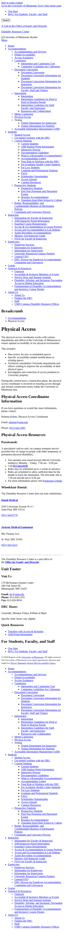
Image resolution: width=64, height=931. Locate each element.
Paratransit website (52, 480)
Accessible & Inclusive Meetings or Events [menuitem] (36, 274)
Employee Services (24, 867)
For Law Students (30, 790)
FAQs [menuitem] (24, 173)
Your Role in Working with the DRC (40, 784)
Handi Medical (9, 500)
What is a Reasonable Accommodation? (41, 778)
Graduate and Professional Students (39, 793)
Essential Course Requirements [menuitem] (30, 223)
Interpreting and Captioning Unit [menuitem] (38, 63)
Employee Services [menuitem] (24, 244)
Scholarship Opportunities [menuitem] (34, 176)
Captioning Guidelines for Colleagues (40, 689)
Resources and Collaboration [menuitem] (36, 111)
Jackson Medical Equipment (17, 527)
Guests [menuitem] (11, 265)
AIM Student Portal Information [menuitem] (37, 146)
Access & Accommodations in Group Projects (38, 849)
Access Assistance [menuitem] (23, 57)
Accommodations (17, 318)
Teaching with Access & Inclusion (25, 631)
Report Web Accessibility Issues (41, 663)
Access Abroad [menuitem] (29, 179)
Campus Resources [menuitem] (31, 182)
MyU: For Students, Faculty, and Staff (27, 14)
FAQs (24, 796)
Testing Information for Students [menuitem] (37, 126)
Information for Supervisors (28, 873)
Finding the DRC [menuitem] (23, 298)
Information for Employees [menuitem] (28, 247)
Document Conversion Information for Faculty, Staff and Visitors (41, 711)
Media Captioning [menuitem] (23, 114)
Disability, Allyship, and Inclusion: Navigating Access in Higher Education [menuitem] (38, 282)
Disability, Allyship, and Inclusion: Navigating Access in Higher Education (38, 904)
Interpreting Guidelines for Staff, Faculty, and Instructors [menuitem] (38, 107)
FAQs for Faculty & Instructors (30, 861)
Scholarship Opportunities (34, 799)
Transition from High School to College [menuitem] (41, 200)
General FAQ (21, 879)
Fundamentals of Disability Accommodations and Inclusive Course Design (37, 910)
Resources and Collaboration (36, 733)
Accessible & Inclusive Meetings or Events (36, 897)
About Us (13, 915)
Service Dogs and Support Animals (32, 900)
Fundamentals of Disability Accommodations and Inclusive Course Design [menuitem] (37, 288)
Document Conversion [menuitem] (26, 69)
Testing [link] (18, 120)
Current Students (23, 763)
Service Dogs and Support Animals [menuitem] (32, 277)
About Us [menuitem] (13, 292)
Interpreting (20, 716)
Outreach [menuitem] (19, 271)
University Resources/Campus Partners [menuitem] (34, 253)
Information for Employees (28, 870)
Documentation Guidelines (35, 775)
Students (12, 754)
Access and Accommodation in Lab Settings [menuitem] (37, 229)
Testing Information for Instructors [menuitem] (38, 123)
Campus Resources (31, 805)
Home (11, 668)
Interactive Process (30, 772)
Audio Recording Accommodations (32, 855)
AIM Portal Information (20, 634)
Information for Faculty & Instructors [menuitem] (33, 218)
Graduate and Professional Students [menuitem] (39, 170)
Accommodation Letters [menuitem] (33, 158)
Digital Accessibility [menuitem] (24, 54)
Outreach (19, 894)
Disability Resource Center (15, 31)
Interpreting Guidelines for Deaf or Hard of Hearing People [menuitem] (39, 101)
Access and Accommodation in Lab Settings (37, 852)
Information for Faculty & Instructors (33, 840)
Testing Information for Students (37, 748)
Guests (11, 888)
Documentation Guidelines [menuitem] (35, 152)
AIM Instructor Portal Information (32, 843)
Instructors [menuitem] (13, 215)
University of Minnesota (32, 657)
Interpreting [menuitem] (20, 93)
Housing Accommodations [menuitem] (35, 197)
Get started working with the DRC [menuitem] (32, 137)
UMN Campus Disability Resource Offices (36, 926)
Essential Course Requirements (30, 846)
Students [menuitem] (12, 131)
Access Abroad (29, 802)
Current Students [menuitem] (23, 140)
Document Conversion (26, 692)
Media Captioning (23, 736)
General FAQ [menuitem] (21, 256)
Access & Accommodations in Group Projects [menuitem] (38, 226)
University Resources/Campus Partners (34, 876)
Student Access (22, 757)
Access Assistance (23, 680)
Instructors (13, 837)
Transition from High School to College (41, 822)
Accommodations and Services (30, 674)
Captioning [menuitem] (20, 60)
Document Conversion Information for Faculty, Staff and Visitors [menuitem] (41, 89)
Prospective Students (25, 808)
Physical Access (22, 739)
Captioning (20, 683)
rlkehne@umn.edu (18, 422)
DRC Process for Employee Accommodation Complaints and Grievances (37, 884)
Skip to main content (12, 2)
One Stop (13, 11)
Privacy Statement (19, 663)
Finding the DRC (23, 920)
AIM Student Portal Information (37, 769)
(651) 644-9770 (9, 515)
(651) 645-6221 (9, 545)
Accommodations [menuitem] (17, 48)
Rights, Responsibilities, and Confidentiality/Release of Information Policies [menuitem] (34, 206)
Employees (13, 864)
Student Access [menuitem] (22, 134)
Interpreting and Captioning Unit (38, 686)
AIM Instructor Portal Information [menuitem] (32, 221)
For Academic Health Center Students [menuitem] (40, 164)
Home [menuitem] (11, 45)
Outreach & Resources (19, 891)
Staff (16, 923)
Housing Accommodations (35, 820)
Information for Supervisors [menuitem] (28, 250)
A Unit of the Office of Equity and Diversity (24, 26)
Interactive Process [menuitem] (30, 149)
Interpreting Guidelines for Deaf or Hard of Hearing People (39, 723)
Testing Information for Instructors (38, 745)
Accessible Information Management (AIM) (37, 751)
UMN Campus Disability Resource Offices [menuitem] (36, 304)
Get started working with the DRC (32, 760)
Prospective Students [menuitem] (25, 185)
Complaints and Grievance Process (32, 834)
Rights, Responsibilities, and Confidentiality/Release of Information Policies (34, 828)
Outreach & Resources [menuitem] (19, 268)
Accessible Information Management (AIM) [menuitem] (37, 128)
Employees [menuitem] (13, 241)
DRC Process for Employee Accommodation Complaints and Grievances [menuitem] (37, 261)
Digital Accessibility (24, 677)
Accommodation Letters (33, 781)
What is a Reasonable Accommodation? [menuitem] (41, 155)
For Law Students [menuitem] (30, 167)
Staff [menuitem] (16, 301)
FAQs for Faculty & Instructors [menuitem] (30, 238)
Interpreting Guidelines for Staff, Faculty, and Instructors (38, 729)
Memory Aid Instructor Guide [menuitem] (29, 235)
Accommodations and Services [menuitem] (30, 51)
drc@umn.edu (16, 594)
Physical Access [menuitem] (22, 117)
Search (6, 20)
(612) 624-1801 (17, 427)
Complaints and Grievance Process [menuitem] (32, 212)
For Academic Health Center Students (40, 787)
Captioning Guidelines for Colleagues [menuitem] (40, 66)
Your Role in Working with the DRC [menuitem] (40, 161)
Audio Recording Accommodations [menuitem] (32, 232)
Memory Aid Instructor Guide (29, 858)
